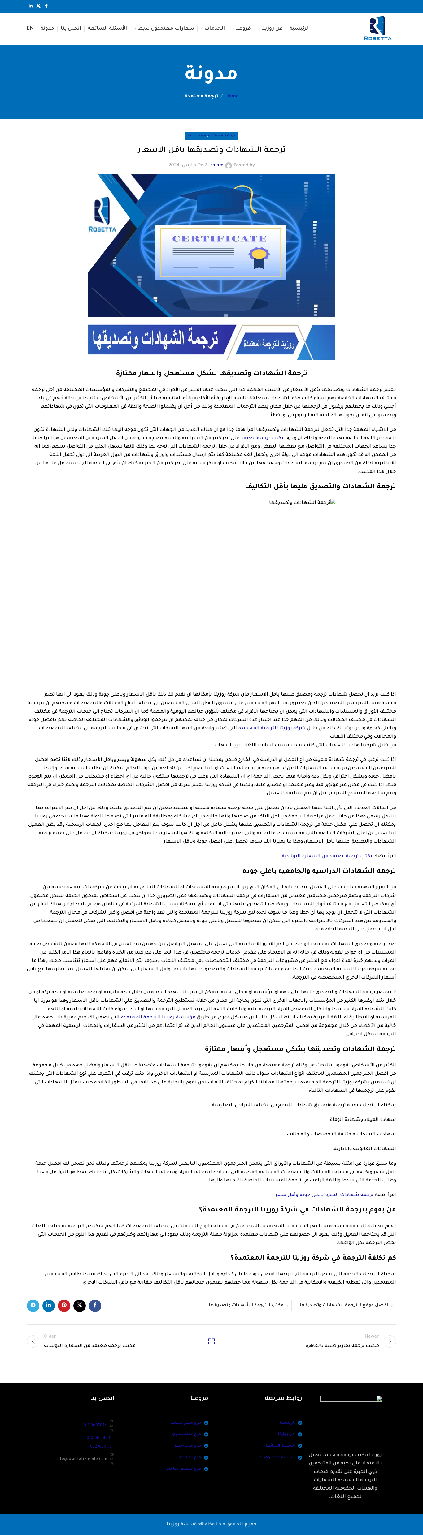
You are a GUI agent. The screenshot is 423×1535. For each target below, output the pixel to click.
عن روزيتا (286, 1434)
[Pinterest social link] (64, 1306)
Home (231, 96)
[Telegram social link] (33, 1306)
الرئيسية (287, 1423)
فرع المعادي (190, 1458)
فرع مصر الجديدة (185, 1423)
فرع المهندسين (186, 1434)
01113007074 (95, 1426)
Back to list (212, 1341)
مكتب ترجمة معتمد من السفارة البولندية (327, 856)
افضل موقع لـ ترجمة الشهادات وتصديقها (344, 1305)
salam (217, 165)
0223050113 (100, 1447)
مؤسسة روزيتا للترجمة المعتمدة (158, 1017)
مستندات (197, 136)
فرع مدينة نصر (187, 1446)
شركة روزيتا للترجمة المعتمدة (272, 728)
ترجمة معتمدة (201, 96)
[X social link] (38, 6)
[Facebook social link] (46, 6)
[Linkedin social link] (30, 6)
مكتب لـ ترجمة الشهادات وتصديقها (246, 1305)
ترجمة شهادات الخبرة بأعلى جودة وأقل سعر (324, 1195)
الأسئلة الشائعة (280, 1446)
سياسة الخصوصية (277, 1458)
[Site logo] (378, 29)
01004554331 (99, 1438)
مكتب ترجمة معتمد (263, 438)
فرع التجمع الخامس (182, 1469)
